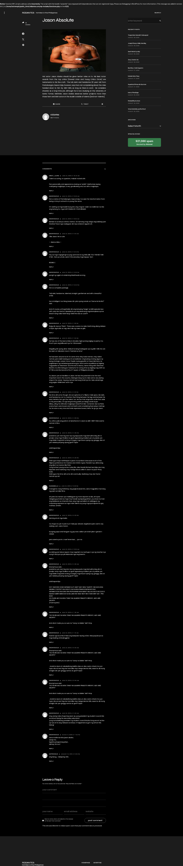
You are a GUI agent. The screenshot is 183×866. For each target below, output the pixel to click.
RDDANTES (28, 13)
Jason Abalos (57, 76)
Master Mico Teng (133, 76)
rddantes (54, 114)
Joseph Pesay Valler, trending (137, 43)
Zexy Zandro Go (133, 60)
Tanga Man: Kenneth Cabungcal (138, 35)
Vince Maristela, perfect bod (137, 109)
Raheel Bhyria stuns (134, 101)
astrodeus (53, 754)
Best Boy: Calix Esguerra (135, 68)
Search (158, 21)
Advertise (97, 862)
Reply (51, 190)
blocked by (144, 142)
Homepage (86, 862)
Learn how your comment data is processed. (86, 826)
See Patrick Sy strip (134, 51)
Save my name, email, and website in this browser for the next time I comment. (59, 820)
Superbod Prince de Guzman (137, 84)
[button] (4, 13)
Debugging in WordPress (131, 4)
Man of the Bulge (133, 92)
